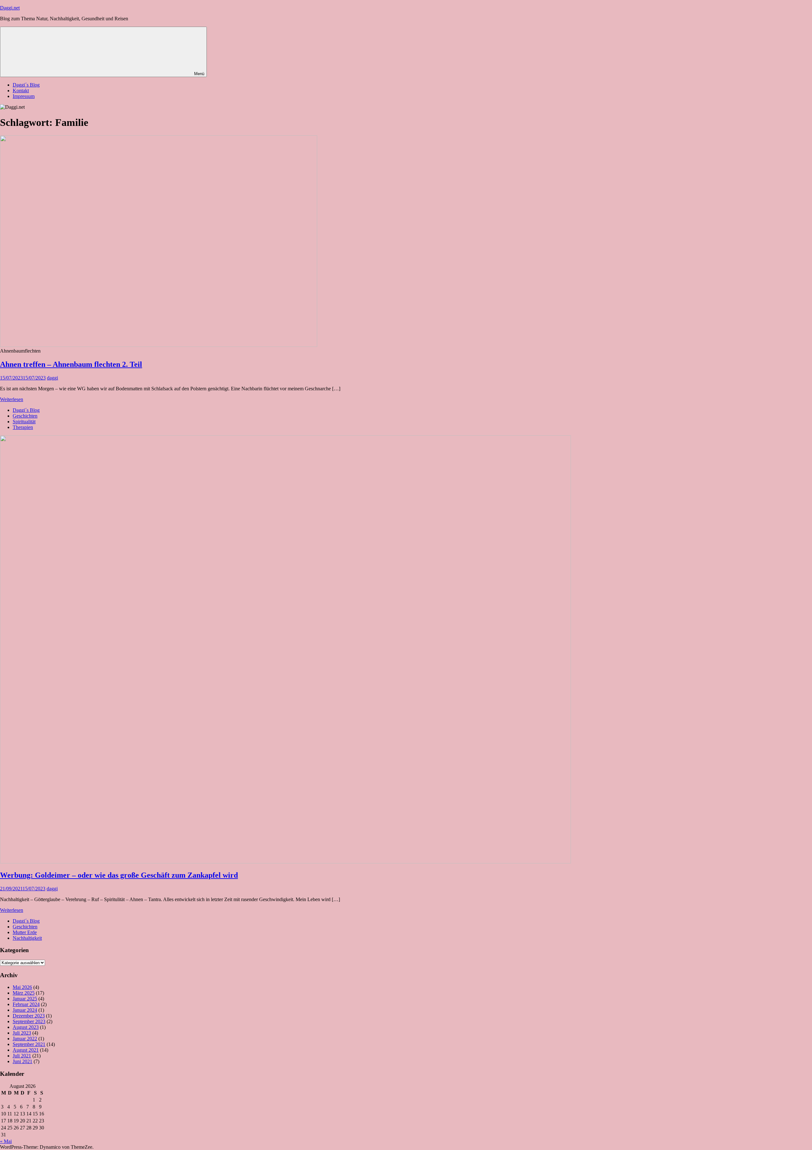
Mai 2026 (22, 987)
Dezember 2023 (29, 1015)
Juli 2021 (22, 1055)
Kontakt (21, 90)
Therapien (23, 427)
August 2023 (26, 1027)
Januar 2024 (25, 1010)
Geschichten (25, 416)
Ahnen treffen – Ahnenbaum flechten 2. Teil (71, 364)
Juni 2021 (22, 1061)
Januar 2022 (25, 1038)
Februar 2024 (26, 1004)
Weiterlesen (11, 399)
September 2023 (29, 1021)
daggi (52, 377)
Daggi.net (10, 7)
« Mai (6, 1141)
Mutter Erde (25, 932)
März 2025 (24, 993)
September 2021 (29, 1044)
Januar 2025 (25, 998)
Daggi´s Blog (26, 85)
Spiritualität (24, 421)
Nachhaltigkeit (27, 938)
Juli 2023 (22, 1033)
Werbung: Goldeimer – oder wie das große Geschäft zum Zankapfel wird (119, 875)
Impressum (24, 96)
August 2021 (26, 1050)
